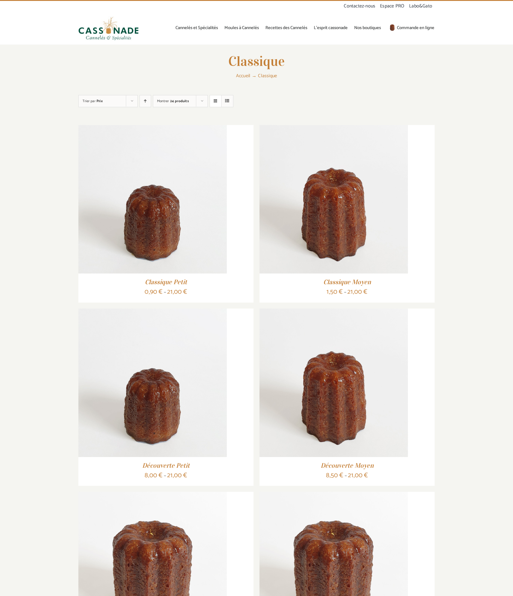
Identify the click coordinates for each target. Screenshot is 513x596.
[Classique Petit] (152, 129)
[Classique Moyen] (333, 129)
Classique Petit (166, 282)
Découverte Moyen (347, 465)
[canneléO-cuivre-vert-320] (108, 18)
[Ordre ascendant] (145, 101)
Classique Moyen (347, 282)
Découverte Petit (166, 465)
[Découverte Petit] (152, 313)
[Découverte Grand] (333, 496)
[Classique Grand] (152, 496)
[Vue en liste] (227, 101)
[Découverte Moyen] (333, 313)
